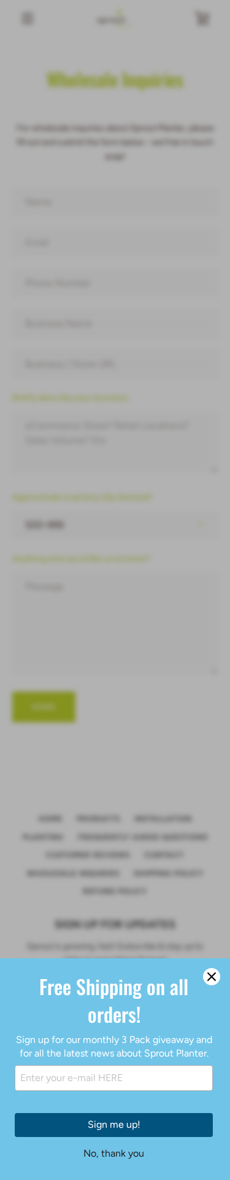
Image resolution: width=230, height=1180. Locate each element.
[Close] (211, 976)
